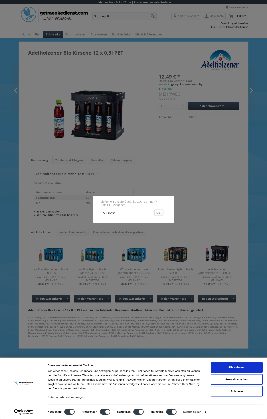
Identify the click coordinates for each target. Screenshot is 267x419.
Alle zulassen (236, 367)
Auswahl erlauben (236, 379)
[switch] (105, 412)
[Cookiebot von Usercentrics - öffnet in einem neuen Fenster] (23, 412)
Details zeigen (192, 411)
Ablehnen (237, 391)
